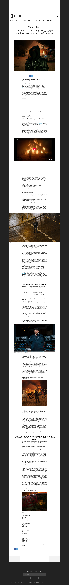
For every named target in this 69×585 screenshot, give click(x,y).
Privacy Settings (29, 582)
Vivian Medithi (35, 36)
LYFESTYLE (39, 123)
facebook (48, 20)
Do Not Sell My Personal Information (38, 582)
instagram (51, 20)
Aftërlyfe (23, 273)
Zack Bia (32, 89)
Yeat (22, 87)
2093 (42, 181)
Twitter (47, 20)
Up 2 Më (35, 258)
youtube (50, 20)
